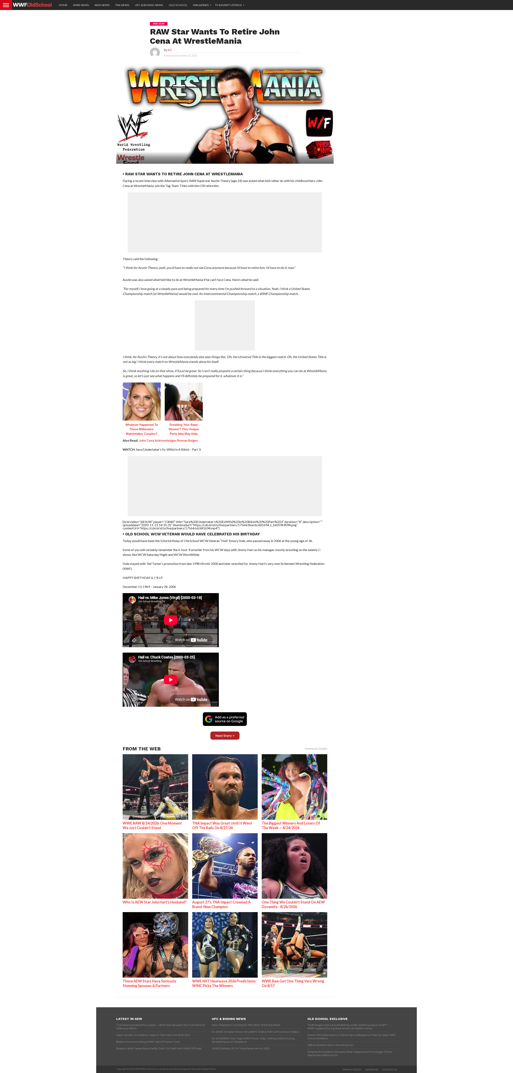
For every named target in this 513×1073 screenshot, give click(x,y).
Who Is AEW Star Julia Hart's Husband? (155, 902)
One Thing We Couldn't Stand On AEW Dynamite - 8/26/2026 (293, 904)
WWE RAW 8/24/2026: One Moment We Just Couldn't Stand (152, 825)
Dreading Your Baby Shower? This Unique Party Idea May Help (184, 429)
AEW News (102, 5)
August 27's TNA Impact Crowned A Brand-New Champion (221, 904)
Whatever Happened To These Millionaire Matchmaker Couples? (141, 429)
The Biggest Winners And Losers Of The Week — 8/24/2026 (291, 825)
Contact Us (389, 1069)
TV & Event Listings (228, 5)
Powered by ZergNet (316, 748)
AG (170, 50)
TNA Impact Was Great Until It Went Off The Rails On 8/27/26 (222, 825)
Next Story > (224, 735)
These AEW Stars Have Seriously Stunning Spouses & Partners (149, 983)
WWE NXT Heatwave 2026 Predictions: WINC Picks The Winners (224, 983)
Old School (178, 5)
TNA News (122, 5)
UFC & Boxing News (149, 5)
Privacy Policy (352, 1069)
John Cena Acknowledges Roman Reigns (168, 440)
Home (63, 5)
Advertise (371, 1069)
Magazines (201, 5)
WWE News (81, 5)
